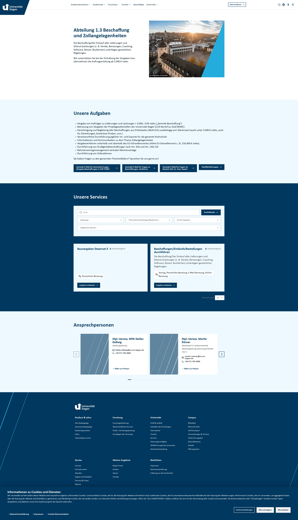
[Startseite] (85, 406)
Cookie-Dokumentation (58, 514)
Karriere (153, 438)
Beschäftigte (139, 5)
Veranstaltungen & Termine (198, 434)
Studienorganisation (82, 431)
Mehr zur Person (122, 369)
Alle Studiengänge (82, 423)
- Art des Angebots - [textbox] (183, 220)
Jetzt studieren (235, 5)
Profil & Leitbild (156, 423)
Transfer (125, 5)
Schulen (116, 469)
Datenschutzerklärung (19, 514)
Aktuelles (78, 473)
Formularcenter (81, 469)
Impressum (38, 514)
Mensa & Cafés (194, 427)
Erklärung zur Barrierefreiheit (161, 473)
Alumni (115, 473)
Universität (151, 5)
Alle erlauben (283, 510)
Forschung (112, 5)
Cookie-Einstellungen (244, 510)
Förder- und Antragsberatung (124, 431)
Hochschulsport (194, 431)
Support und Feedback (83, 477)
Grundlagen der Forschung (123, 434)
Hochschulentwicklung (158, 449)
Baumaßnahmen (194, 442)
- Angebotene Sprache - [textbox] (88, 228)
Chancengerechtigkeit (158, 442)
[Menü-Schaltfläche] (293, 5)
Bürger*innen (118, 466)
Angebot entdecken (87, 285)
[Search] (279, 5)
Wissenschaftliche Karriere (123, 427)
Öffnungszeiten (193, 449)
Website (78, 484)
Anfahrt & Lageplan (195, 438)
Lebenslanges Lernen (83, 438)
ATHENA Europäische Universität (162, 445)
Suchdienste (209, 212)
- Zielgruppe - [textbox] (84, 220)
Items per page (208, 298)
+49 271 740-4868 (123, 353)
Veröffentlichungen (210, 167)
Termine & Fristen (82, 481)
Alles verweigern (265, 510)
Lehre (77, 434)
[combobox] (100, 220)
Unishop (116, 477)
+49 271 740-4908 (192, 361)
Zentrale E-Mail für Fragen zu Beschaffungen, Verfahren (137, 168)
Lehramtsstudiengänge (83, 427)
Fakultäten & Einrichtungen (160, 427)
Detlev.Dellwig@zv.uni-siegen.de (129, 350)
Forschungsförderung (121, 423)
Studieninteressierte (79, 5)
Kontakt (191, 445)
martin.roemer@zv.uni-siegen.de (195, 357)
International (155, 431)
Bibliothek (192, 423)
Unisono (78, 466)
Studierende (98, 5)
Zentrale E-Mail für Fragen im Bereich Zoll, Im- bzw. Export (175, 168)
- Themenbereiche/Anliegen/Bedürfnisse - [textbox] (143, 220)
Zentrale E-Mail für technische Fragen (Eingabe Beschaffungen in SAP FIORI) (92, 168)
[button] (288, 4)
